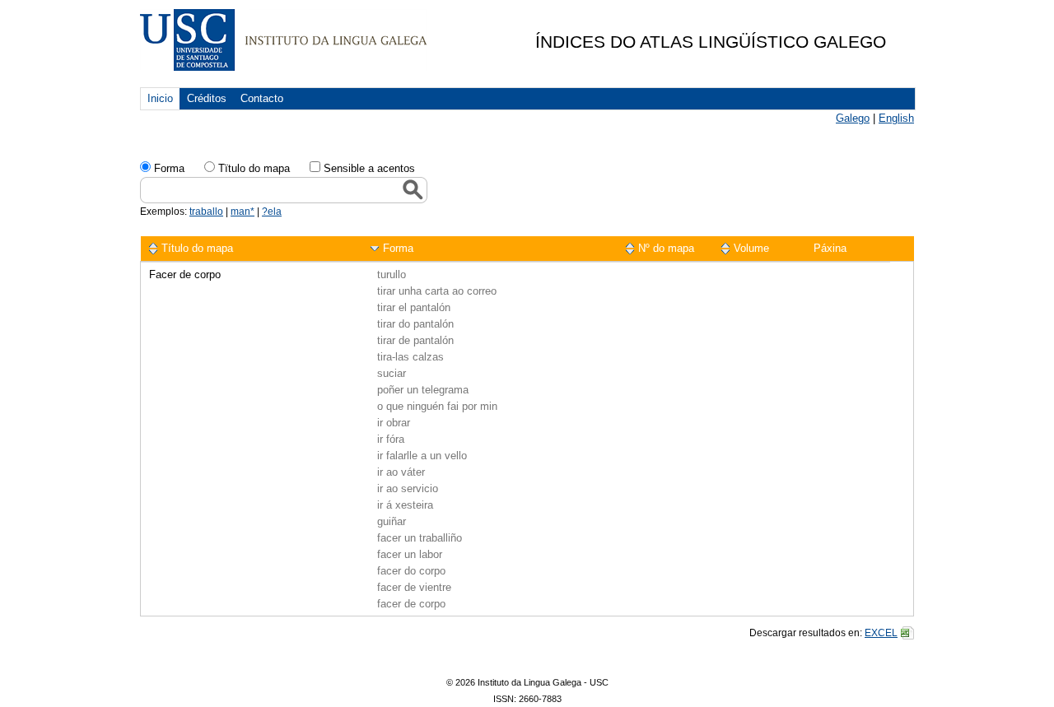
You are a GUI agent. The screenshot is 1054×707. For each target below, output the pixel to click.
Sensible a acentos (369, 168)
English (896, 118)
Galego (853, 118)
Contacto (261, 98)
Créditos (206, 98)
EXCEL (881, 633)
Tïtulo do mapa (254, 168)
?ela (272, 211)
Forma (169, 168)
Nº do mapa (666, 248)
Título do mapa (197, 248)
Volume (751, 248)
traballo (206, 211)
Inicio (160, 98)
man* (242, 211)
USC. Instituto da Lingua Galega (283, 40)
